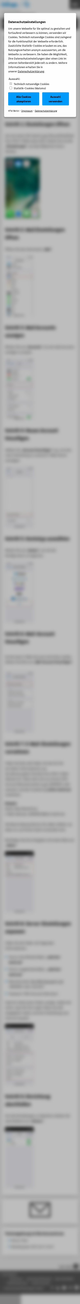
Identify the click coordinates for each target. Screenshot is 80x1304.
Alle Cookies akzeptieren (23, 98)
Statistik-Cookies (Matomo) (30, 88)
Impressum (27, 110)
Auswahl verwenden (55, 98)
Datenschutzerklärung (31, 71)
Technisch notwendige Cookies (31, 84)
